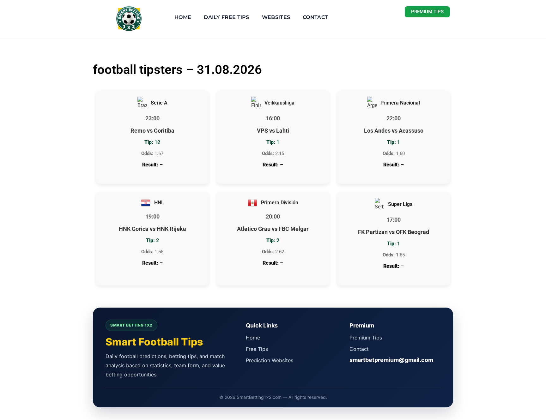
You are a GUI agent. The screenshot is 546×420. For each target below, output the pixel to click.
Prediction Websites (269, 360)
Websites (276, 17)
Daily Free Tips (226, 17)
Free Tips (257, 349)
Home (182, 17)
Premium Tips (365, 337)
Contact (315, 17)
